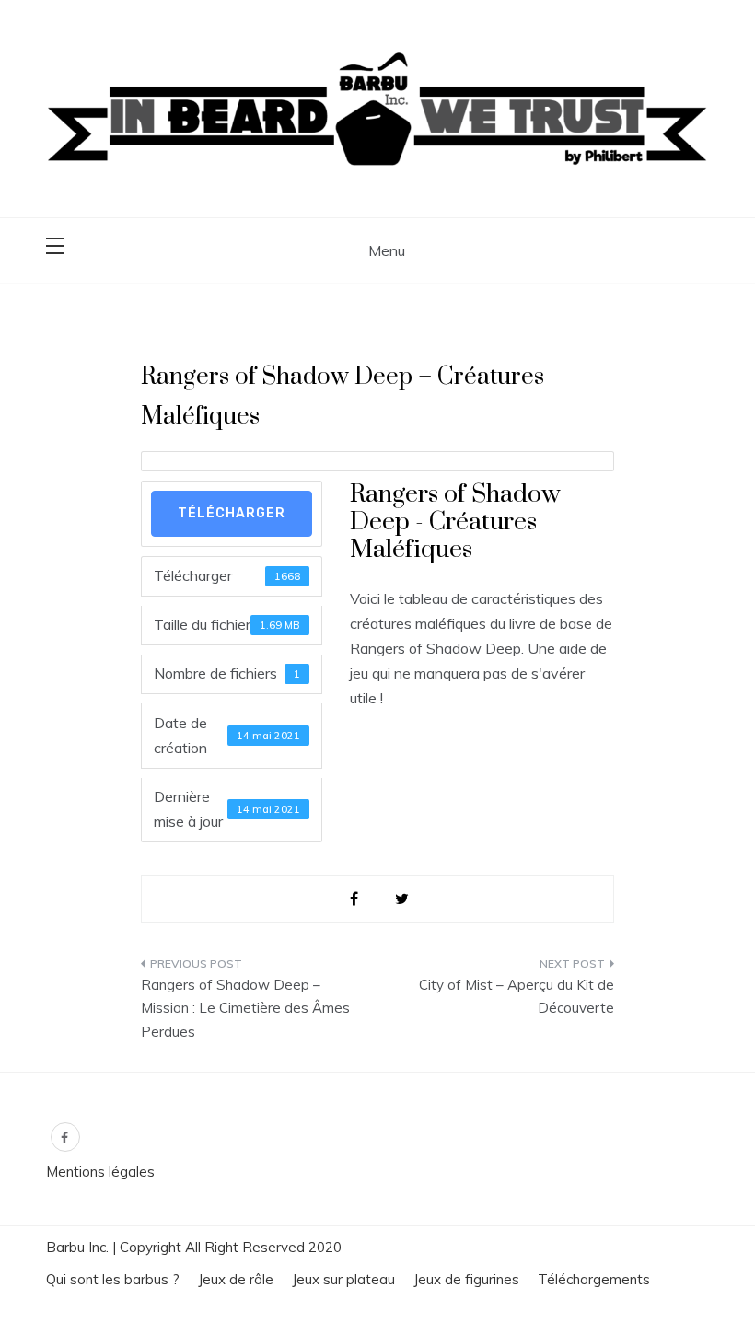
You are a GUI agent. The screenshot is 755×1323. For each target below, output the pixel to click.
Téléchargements (594, 1279)
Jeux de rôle (235, 1279)
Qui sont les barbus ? (113, 1279)
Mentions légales (100, 1171)
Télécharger (231, 513)
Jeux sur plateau (343, 1279)
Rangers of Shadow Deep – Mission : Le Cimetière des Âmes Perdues (245, 1008)
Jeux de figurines (466, 1279)
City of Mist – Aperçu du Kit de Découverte (516, 996)
